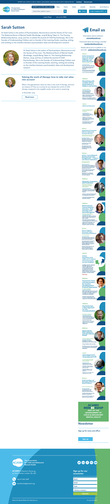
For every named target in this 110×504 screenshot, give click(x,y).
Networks (92, 7)
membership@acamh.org (93, 44)
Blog (58, 7)
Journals (83, 7)
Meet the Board (17, 500)
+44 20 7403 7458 (23, 479)
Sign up (85, 439)
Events (84, 11)
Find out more (88, 2)
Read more (29, 97)
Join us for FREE (61, 17)
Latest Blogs (47, 17)
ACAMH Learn (43, 7)
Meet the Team (28, 500)
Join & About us (104, 7)
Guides (74, 7)
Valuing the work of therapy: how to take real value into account (48, 78)
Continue (79, 2)
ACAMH (94, 500)
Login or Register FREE (97, 11)
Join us (35, 500)
